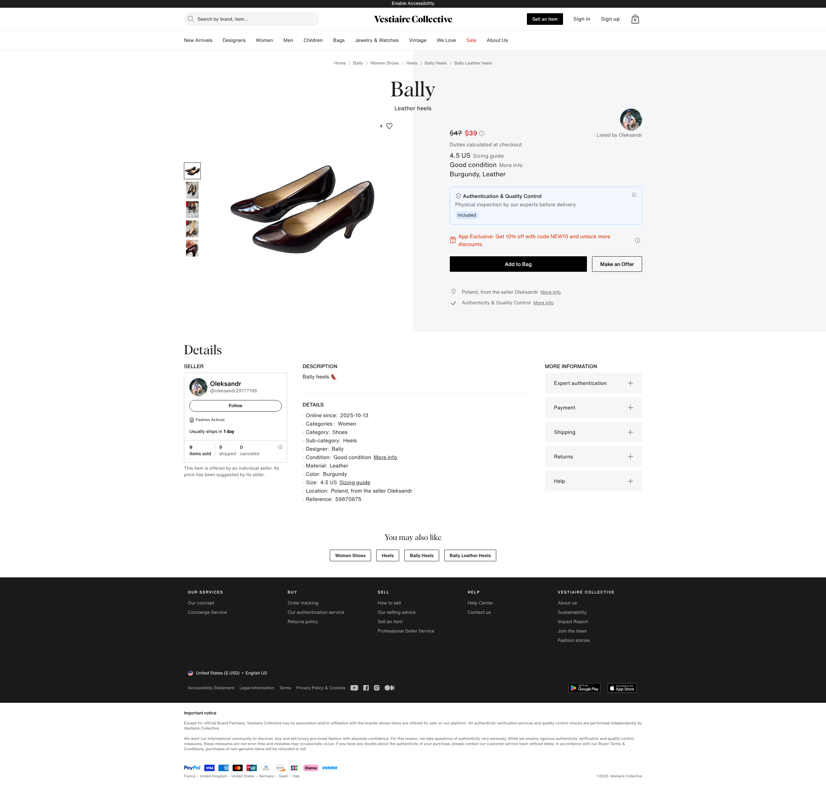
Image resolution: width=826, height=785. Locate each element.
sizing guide (488, 156)
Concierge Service (207, 612)
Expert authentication (580, 383)
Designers (234, 40)
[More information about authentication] (634, 195)
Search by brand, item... (222, 18)
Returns (563, 456)
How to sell (389, 603)
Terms (285, 688)
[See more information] (637, 240)
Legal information (256, 688)
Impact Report (573, 621)
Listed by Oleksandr (619, 135)
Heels (411, 63)
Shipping (565, 432)
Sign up (610, 18)
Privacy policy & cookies (320, 688)
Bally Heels (436, 63)
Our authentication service (315, 612)
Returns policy (302, 621)
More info (511, 165)
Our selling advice (397, 612)
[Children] (327, 40)
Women (264, 40)
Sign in (581, 18)
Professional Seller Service (406, 631)
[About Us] (513, 40)
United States (243, 776)
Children (313, 40)
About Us (497, 40)
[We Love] (461, 40)
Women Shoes (384, 63)
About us (567, 603)
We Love (446, 40)
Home (340, 63)
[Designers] (250, 40)
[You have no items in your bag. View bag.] (635, 19)
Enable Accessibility (413, 3)
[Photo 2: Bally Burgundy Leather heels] (192, 190)
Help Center (480, 603)
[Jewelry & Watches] (403, 40)
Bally (358, 63)
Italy (296, 776)
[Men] (298, 40)
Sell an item (545, 18)
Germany (266, 776)
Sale (472, 40)
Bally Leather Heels (470, 555)
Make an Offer (617, 264)
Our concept (201, 603)
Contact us (479, 612)
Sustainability (572, 612)
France (190, 776)
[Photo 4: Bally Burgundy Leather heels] (192, 229)
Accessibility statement (211, 688)
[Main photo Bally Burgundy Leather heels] (192, 170)
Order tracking (302, 603)
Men (288, 40)
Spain (283, 776)
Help (559, 481)
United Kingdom (213, 776)
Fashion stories (574, 640)
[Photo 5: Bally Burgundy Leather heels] (192, 248)
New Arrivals (198, 40)
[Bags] (349, 40)
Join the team (572, 631)
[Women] (278, 40)
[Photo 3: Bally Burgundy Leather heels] (192, 209)
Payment (564, 407)
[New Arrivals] (217, 40)
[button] (635, 19)
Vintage (417, 40)
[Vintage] (431, 40)
